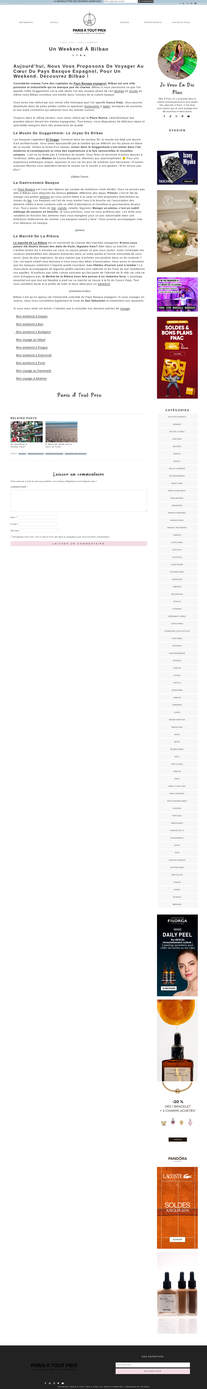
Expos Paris (177, 623)
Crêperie (177, 587)
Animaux (177, 424)
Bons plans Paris (177, 491)
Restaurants (26, 22)
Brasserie (177, 505)
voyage (125, 308)
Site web (15, 530)
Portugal (177, 816)
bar (29, 200)
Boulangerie (177, 498)
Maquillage (177, 727)
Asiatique (177, 439)
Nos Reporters (153, 1356)
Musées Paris (177, 749)
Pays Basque (26, 189)
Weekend (177, 904)
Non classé (177, 764)
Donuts (177, 601)
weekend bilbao (35, 454)
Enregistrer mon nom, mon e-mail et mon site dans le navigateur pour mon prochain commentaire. (61, 537)
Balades (177, 446)
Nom (14, 517)
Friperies (177, 646)
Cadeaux (177, 535)
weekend (104, 283)
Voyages (124, 22)
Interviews (177, 690)
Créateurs (177, 579)
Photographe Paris (177, 801)
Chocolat (177, 550)
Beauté (177, 454)
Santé (177, 845)
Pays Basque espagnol (90, 83)
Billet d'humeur (177, 468)
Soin (177, 852)
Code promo (177, 564)
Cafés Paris (177, 542)
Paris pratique (177, 793)
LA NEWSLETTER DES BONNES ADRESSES (77, 1)
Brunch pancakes (177, 513)
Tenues (177, 882)
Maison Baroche (177, 720)
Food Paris (177, 638)
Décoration (177, 594)
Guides (177, 675)
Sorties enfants (153, 22)
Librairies (177, 705)
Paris (177, 779)
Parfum (177, 771)
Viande (177, 889)
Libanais (177, 697)
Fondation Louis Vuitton (177, 631)
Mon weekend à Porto (30, 362)
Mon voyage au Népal (30, 339)
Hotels (54, 22)
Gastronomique (177, 653)
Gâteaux (177, 660)
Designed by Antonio (137, 1387)
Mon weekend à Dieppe (32, 316)
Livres (177, 712)
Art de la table (177, 431)
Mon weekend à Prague (32, 347)
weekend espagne (54, 454)
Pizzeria (177, 808)
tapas (106, 106)
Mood (177, 742)
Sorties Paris (177, 867)
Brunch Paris (177, 520)
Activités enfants (177, 417)
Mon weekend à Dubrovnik (34, 355)
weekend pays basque (75, 454)
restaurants (91, 106)
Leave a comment (87, 42)
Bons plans (177, 483)
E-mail (14, 524)
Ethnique (177, 609)
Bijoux (177, 461)
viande (62, 208)
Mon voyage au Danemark (33, 370)
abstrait (119, 91)
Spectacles (177, 875)
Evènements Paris (177, 616)
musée (133, 91)
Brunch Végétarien (177, 527)
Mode (177, 734)
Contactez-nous (181, 22)
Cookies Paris (177, 572)
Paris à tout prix (177, 786)
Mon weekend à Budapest (33, 331)
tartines (45, 196)
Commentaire (19, 487)
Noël (177, 756)
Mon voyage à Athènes (31, 378)
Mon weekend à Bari (29, 324)
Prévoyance (177, 823)
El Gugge (52, 139)
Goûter (177, 668)
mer (53, 208)
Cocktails (177, 557)
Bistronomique (177, 476)
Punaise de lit (177, 830)
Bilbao (22, 454)
